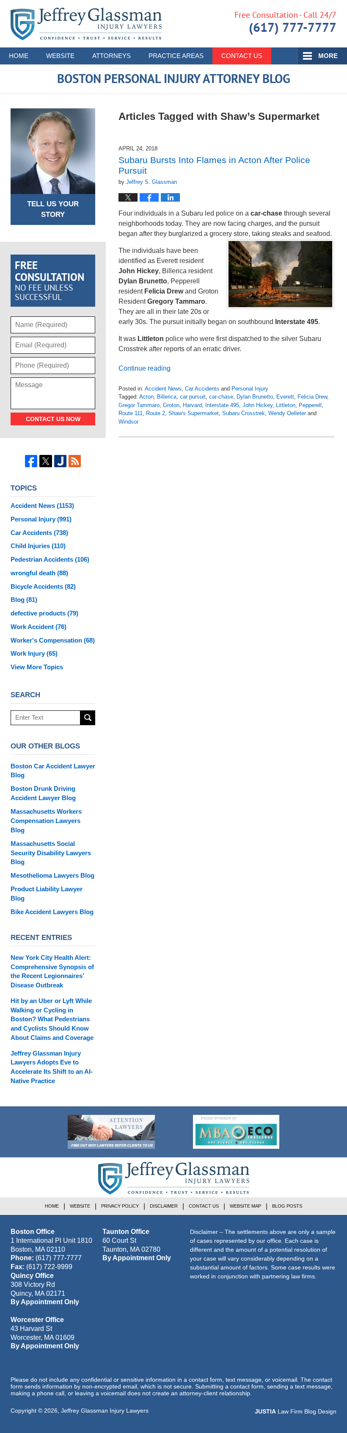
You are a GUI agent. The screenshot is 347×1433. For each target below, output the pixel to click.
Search (87, 717)
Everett (285, 397)
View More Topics (37, 667)
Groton (171, 405)
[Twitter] (45, 461)
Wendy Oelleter (287, 413)
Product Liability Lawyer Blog (47, 893)
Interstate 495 (222, 405)
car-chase (221, 397)
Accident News (163, 388)
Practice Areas (176, 55)
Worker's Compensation (53, 640)
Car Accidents (202, 388)
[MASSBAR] (236, 1132)
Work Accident (38, 626)
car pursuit (193, 397)
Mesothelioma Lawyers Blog (52, 875)
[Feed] (75, 461)
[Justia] (60, 461)
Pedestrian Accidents (50, 559)
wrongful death (39, 573)
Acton (146, 397)
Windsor (128, 422)
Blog (24, 599)
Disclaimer (164, 1205)
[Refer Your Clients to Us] (111, 1132)
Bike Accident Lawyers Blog (52, 911)
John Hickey (257, 405)
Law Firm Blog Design (295, 1411)
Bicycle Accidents (43, 586)
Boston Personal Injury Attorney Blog (86, 24)
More (328, 55)
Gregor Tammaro (139, 405)
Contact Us (241, 55)
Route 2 (155, 413)
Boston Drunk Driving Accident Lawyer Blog (43, 793)
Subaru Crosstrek (243, 413)
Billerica (166, 397)
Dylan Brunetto (255, 397)
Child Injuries (38, 545)
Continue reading (144, 368)
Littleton (285, 405)
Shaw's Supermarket (193, 413)
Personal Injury (249, 388)
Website (60, 55)
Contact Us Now (53, 419)
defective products (44, 613)
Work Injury (34, 653)
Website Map (245, 1205)
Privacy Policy (120, 1205)
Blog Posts (287, 1205)
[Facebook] (31, 461)
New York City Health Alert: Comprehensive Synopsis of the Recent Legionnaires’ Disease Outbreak (52, 971)
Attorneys (111, 55)
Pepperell (310, 405)
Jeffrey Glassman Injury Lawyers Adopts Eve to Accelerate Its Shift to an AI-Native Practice (52, 1067)
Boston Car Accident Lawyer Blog (53, 770)
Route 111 (130, 413)
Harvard (192, 405)
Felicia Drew (312, 397)
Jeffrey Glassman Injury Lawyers (105, 1410)
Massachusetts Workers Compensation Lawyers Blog (46, 821)
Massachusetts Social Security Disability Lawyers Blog (51, 853)
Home (18, 55)
